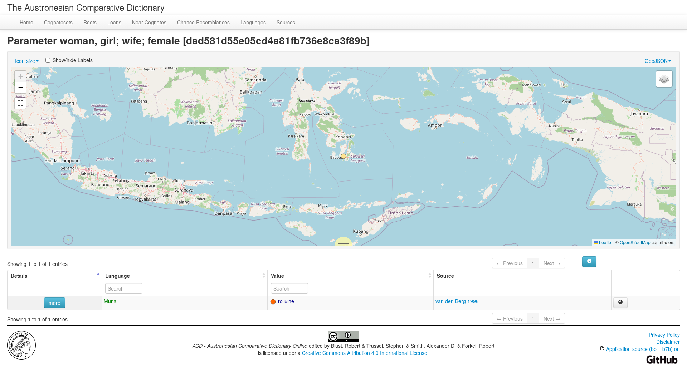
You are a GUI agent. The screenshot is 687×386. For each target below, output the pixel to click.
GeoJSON (656, 60)
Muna (110, 301)
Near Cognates (149, 22)
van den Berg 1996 (457, 301)
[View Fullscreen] (20, 103)
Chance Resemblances (203, 22)
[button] (343, 156)
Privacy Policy (664, 334)
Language (117, 275)
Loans (114, 22)
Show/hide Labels (73, 60)
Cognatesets (58, 22)
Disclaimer (668, 341)
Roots (90, 22)
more (54, 302)
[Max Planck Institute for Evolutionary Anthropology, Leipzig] (21, 344)
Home (26, 22)
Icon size (25, 60)
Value (277, 275)
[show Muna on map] (620, 302)
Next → (552, 263)
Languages (253, 22)
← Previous (510, 263)
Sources (286, 22)
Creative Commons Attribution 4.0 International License (364, 352)
